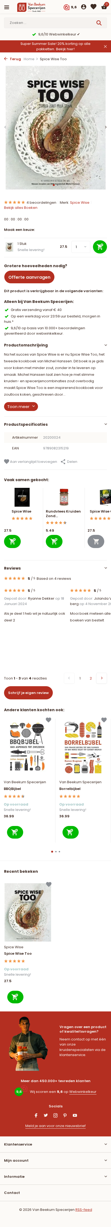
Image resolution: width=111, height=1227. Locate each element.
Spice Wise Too (18, 953)
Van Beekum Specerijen (25, 782)
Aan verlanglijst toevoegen (33, 461)
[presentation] (5, 127)
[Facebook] (36, 1116)
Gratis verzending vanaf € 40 (36, 309)
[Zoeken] (99, 23)
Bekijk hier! (65, 49)
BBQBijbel (12, 789)
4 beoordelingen (41, 202)
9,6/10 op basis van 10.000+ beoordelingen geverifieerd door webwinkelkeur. (44, 330)
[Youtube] (75, 1116)
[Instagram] (55, 1116)
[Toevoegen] (12, 541)
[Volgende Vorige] (101, 678)
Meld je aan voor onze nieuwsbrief (55, 1125)
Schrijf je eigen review (28, 692)
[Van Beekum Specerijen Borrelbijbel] (83, 748)
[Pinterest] (65, 1116)
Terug (15, 59)
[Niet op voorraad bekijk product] (96, 541)
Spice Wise (79, 202)
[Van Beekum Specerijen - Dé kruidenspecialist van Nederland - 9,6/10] (36, 7)
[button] (54, 185)
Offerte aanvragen (29, 277)
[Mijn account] (83, 7)
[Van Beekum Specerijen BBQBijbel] (27, 748)
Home (29, 59)
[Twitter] (46, 1116)
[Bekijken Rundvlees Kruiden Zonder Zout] (64, 498)
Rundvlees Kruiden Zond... (63, 513)
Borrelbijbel (70, 789)
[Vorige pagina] (69, 678)
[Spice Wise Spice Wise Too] (27, 912)
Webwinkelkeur (82, 1091)
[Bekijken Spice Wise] (22, 498)
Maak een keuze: (19, 229)
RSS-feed (83, 1209)
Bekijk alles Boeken (20, 207)
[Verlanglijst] (93, 7)
